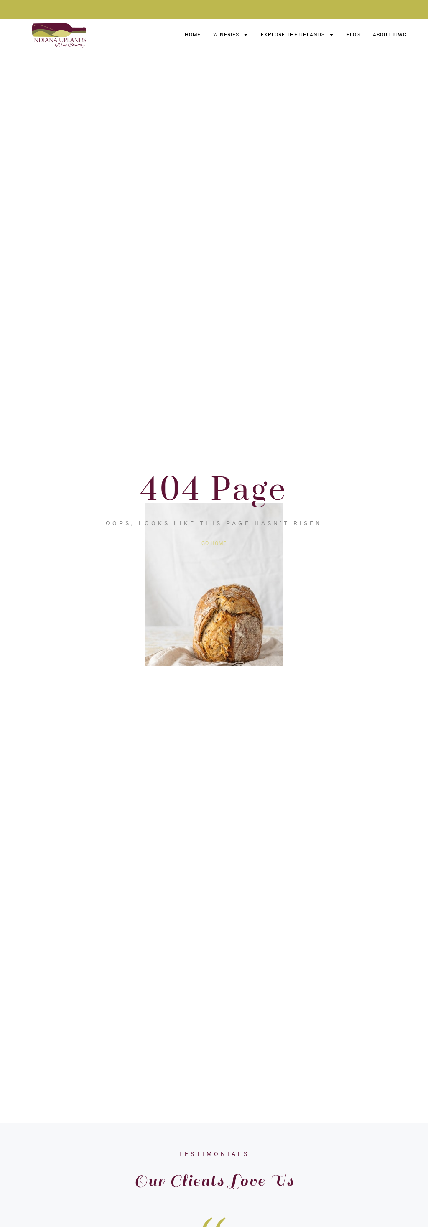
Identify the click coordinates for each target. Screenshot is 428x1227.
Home (193, 35)
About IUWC (390, 35)
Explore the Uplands (293, 35)
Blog (353, 35)
